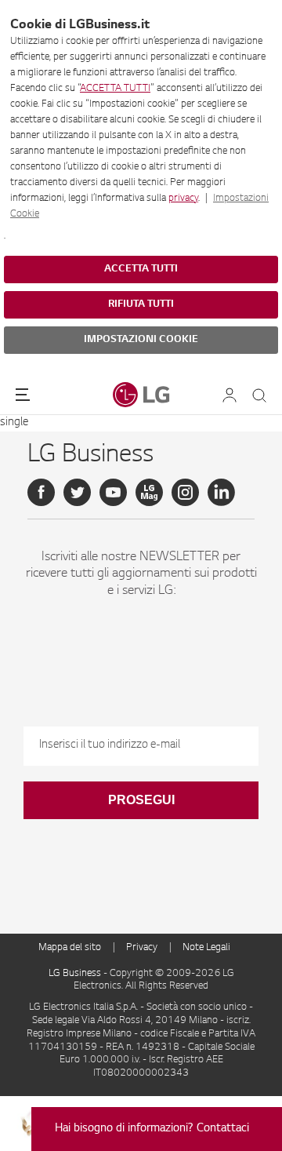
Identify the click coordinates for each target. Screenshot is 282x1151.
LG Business (76, 973)
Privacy (141, 947)
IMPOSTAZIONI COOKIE (141, 339)
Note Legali (206, 947)
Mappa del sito (69, 947)
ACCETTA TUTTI (115, 88)
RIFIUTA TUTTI (141, 304)
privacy (183, 198)
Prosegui (141, 800)
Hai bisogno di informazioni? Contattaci (152, 1129)
